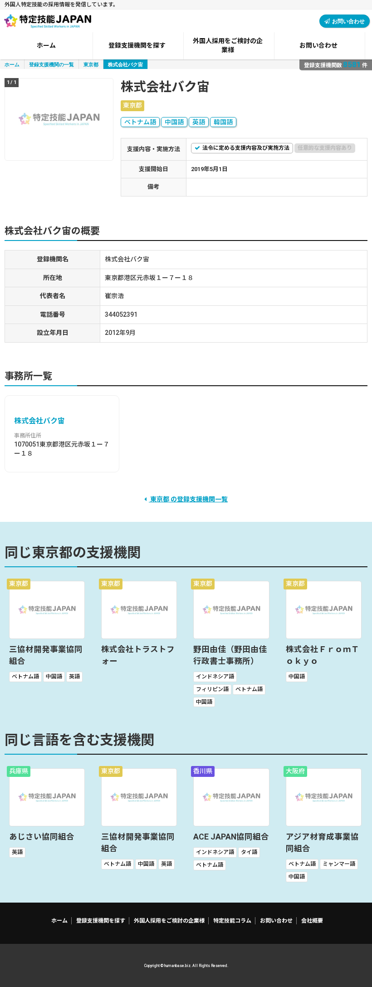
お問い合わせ (348, 21)
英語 (198, 122)
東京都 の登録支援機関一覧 (188, 499)
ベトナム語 (140, 122)
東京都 (90, 64)
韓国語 (223, 122)
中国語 (174, 122)
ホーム (12, 64)
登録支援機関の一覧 (51, 64)
